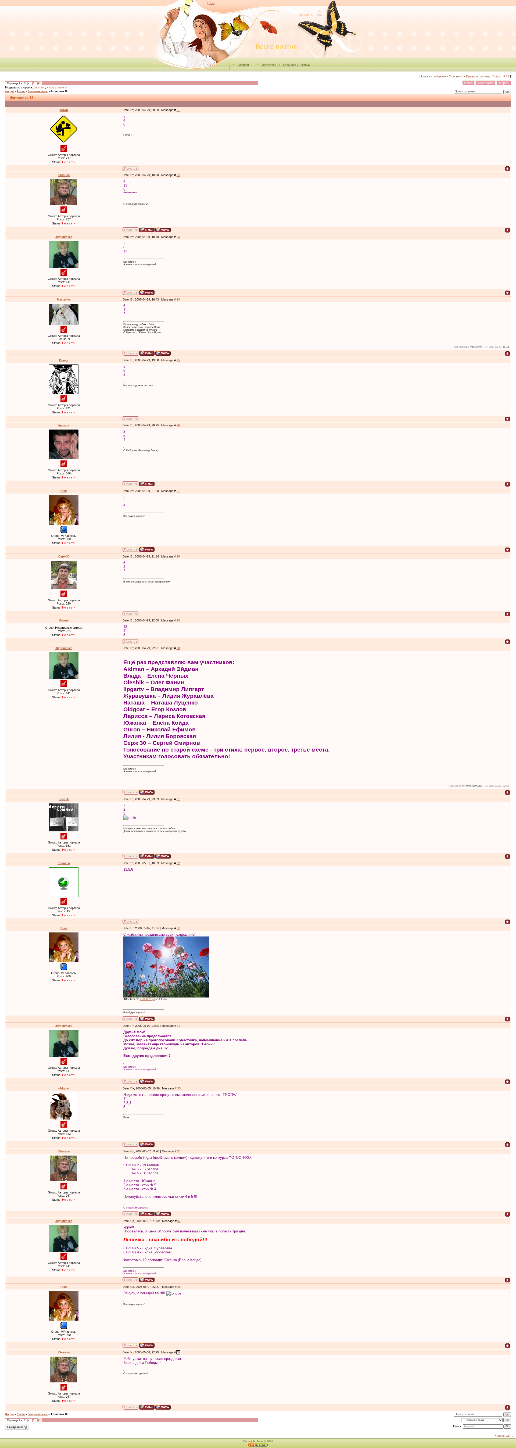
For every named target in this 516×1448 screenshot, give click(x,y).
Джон (37, 87)
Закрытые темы (38, 91)
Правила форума (478, 76)
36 (178, 1151)
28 (178, 556)
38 (179, 1286)
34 (178, 1025)
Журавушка (63, 236)
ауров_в (62, 87)
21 (178, 110)
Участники (456, 76)
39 (178, 1352)
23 (178, 236)
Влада (63, 360)
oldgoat (63, 1088)
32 (178, 863)
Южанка (64, 175)
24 (178, 299)
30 (178, 648)
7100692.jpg (148, 999)
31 (178, 799)
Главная (243, 64)
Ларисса (64, 863)
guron (63, 110)
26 (178, 425)
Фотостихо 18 (59, 91)
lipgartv (63, 425)
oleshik (64, 799)
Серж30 (63, 556)
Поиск (496, 76)
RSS (211, 3)
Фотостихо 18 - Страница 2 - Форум (286, 64)
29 (178, 620)
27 (178, 490)
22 (178, 175)
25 (178, 360)
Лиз (43, 87)
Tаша (63, 490)
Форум (9, 91)
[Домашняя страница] (163, 229)
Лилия (64, 620)
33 (178, 928)
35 (179, 1088)
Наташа (51, 87)
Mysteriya (63, 299)
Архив (21, 91)
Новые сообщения (433, 76)
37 (179, 1220)
